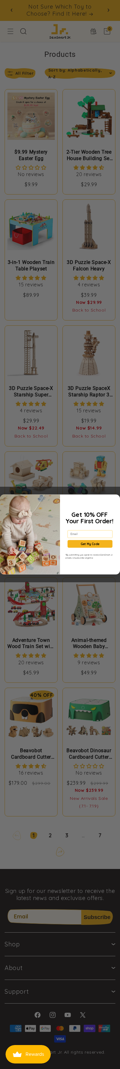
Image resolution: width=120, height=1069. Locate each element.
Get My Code (90, 544)
